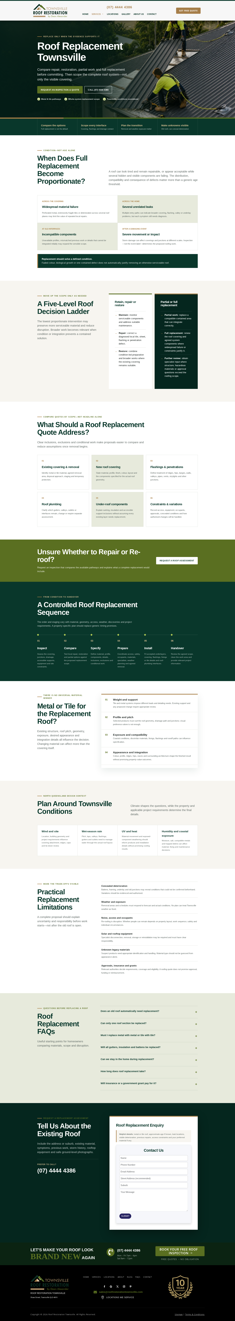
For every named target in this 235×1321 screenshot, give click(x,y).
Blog (129, 1277)
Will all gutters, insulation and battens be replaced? (130, 1047)
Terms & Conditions (195, 1314)
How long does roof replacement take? (123, 1071)
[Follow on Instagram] (124, 1286)
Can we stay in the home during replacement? (127, 1059)
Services (96, 14)
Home (85, 14)
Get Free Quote (188, 10)
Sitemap (179, 1314)
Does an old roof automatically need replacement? (130, 1011)
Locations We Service (120, 1297)
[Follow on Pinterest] (130, 1286)
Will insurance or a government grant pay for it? (128, 1083)
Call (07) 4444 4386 (98, 90)
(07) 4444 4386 (56, 1170)
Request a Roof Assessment (177, 560)
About (121, 1277)
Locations (112, 14)
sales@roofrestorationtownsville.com (121, 1292)
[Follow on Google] (111, 1286)
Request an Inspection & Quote (60, 90)
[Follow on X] (117, 1286)
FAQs (137, 1277)
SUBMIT (125, 1216)
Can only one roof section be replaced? (123, 1023)
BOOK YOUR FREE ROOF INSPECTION (179, 1251)
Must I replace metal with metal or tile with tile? (128, 1035)
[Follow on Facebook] (104, 1286)
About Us (139, 14)
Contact (152, 14)
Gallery (126, 14)
